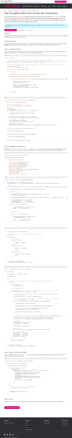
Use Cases (44, 6)
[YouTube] (7, 434)
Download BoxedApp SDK (10, 30)
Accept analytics (60, 1)
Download (36, 6)
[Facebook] (10, 434)
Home (5, 10)
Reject (69, 1)
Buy (49, 6)
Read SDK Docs (21, 30)
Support (64, 6)
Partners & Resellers (28, 429)
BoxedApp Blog (47, 422)
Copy (6, 55)
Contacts (27, 425)
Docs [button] (53, 6)
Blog (59, 6)
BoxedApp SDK (27, 6)
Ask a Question (29, 30)
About (26, 422)
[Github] (12, 434)
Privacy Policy (38, 2)
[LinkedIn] (4, 434)
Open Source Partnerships (8, 422)
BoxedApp (10, 10)
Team (26, 427)
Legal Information (65, 422)
